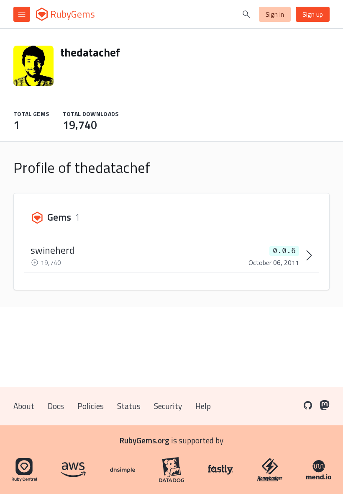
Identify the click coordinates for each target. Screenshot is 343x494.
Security (168, 406)
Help (203, 406)
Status (129, 406)
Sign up (312, 14)
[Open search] (246, 14)
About (23, 406)
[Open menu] (21, 14)
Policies (90, 406)
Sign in (275, 14)
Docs (56, 406)
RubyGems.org (144, 440)
